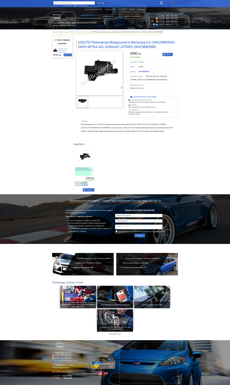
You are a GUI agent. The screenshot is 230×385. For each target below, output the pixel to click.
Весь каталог (68, 5)
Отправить (139, 235)
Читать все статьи (115, 334)
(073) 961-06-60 (168, 21)
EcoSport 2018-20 (69, 32)
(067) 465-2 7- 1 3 (168, 24)
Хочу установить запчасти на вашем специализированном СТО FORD (141, 231)
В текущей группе (82, 5)
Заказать (89, 190)
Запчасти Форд (57, 32)
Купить (69, 55)
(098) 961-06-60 (168, 15)
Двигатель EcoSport (83, 32)
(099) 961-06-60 (168, 18)
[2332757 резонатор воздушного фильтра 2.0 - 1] (82, 102)
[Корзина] (161, 3)
